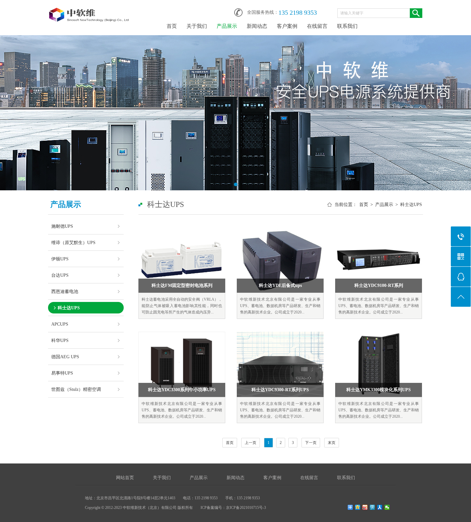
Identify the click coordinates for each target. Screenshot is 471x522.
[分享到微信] (387, 507)
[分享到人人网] (380, 507)
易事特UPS (62, 373)
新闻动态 (257, 26)
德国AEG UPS (65, 356)
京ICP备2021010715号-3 (246, 507)
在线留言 (317, 26)
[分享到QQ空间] (357, 507)
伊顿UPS (60, 258)
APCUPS (59, 324)
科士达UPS (69, 307)
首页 (172, 26)
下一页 (311, 442)
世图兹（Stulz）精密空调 (76, 389)
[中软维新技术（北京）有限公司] (89, 10)
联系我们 (347, 26)
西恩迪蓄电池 (64, 291)
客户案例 (287, 26)
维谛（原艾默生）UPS (73, 242)
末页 (331, 442)
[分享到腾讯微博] (372, 507)
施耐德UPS (62, 226)
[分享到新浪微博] (365, 507)
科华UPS (60, 340)
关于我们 (196, 26)
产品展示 (227, 26)
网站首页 (125, 477)
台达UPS (60, 275)
